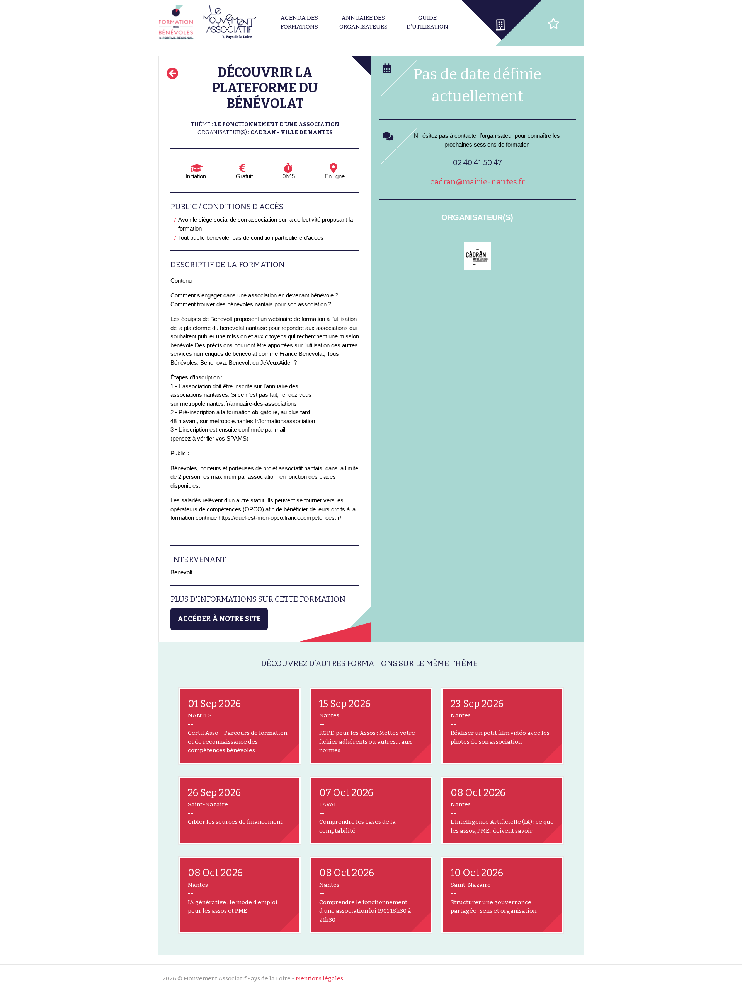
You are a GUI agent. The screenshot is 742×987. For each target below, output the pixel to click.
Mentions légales (319, 978)
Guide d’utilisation (427, 22)
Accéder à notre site (219, 619)
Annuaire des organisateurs (363, 22)
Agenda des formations (299, 22)
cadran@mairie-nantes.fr (477, 181)
